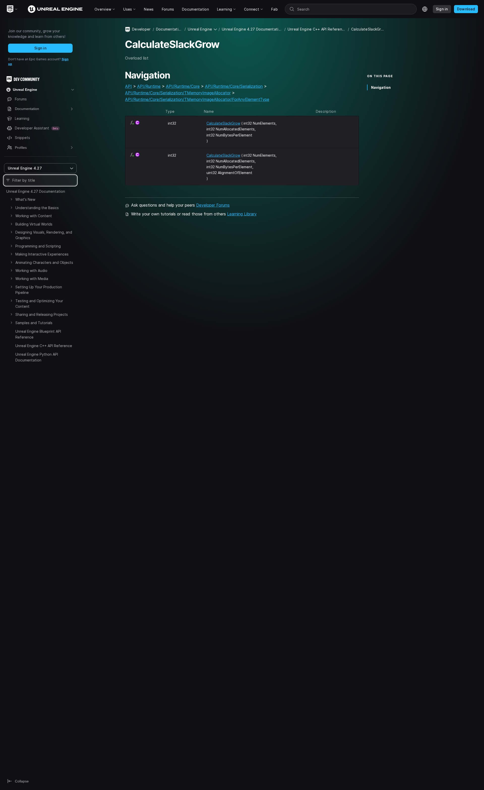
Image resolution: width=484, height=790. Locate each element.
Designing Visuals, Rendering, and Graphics (43, 235)
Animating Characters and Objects (44, 262)
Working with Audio (31, 270)
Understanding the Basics (37, 208)
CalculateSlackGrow (223, 123)
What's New (25, 199)
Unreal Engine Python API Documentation (36, 357)
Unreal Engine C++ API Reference (43, 346)
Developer (141, 29)
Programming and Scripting (38, 246)
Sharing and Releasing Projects (41, 314)
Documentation (169, 29)
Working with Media (31, 278)
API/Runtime (149, 86)
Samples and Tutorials (33, 323)
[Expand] (11, 199)
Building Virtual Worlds (33, 224)
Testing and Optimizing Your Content (39, 303)
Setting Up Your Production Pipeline (38, 290)
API (128, 86)
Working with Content (33, 216)
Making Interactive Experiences (42, 254)
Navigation (381, 87)
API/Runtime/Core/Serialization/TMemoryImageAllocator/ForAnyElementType (197, 99)
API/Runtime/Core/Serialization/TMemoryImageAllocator (178, 92)
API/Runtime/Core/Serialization (234, 86)
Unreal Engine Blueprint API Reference (38, 334)
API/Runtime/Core (183, 86)
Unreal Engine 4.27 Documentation (35, 191)
